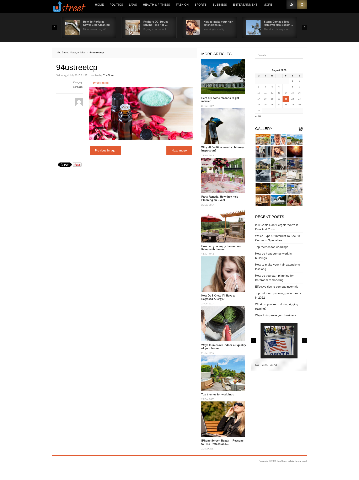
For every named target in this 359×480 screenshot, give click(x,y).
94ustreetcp (99, 82)
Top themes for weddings (217, 394)
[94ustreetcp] (141, 139)
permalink (78, 87)
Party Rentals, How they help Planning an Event (219, 198)
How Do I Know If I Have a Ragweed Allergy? (218, 297)
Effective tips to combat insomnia (276, 286)
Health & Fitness (156, 4)
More (267, 4)
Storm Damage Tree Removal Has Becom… (278, 23)
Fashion (182, 4)
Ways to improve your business (275, 315)
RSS (302, 4)
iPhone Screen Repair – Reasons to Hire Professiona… (222, 442)
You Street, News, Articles (71, 52)
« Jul (258, 116)
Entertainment (245, 4)
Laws (133, 4)
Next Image (179, 150)
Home (99, 4)
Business (220, 4)
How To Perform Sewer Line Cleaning (96, 23)
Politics (116, 4)
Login (291, 4)
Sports (201, 4)
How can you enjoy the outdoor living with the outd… (221, 248)
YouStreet (108, 75)
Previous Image (105, 150)
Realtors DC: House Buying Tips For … (155, 23)
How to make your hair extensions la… (218, 23)
